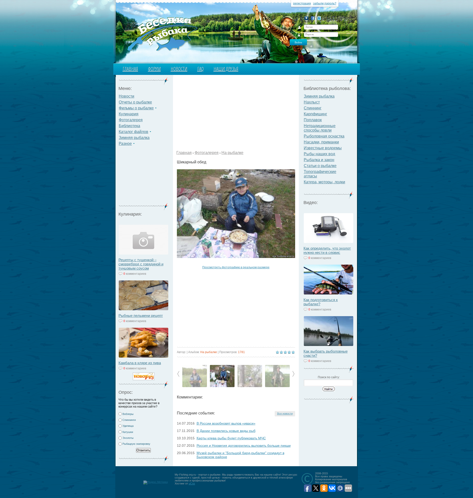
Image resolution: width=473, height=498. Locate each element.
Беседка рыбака (162, 33)
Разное (125, 143)
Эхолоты (128, 437)
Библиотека (129, 126)
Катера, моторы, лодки (324, 182)
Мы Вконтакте (306, 18)
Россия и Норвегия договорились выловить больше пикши (244, 445)
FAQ (200, 69)
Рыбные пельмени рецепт (140, 315)
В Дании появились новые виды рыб (226, 431)
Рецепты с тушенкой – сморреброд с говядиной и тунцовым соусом (140, 264)
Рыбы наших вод (319, 154)
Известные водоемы (323, 148)
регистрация (302, 3)
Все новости (285, 413)
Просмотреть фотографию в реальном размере (236, 267)
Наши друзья (226, 69)
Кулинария (128, 114)
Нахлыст (312, 102)
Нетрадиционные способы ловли (320, 128)
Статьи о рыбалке (320, 166)
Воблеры (128, 413)
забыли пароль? (324, 3)
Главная (130, 69)
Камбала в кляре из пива (139, 363)
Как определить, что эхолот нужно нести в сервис (327, 250)
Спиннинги (129, 419)
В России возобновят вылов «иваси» (226, 423)
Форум (154, 69)
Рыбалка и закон (319, 160)
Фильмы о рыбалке (136, 108)
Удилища (128, 425)
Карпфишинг (315, 114)
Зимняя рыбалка (134, 138)
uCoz (192, 483)
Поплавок (313, 120)
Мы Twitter (319, 18)
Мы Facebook (313, 18)
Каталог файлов (133, 132)
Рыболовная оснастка (324, 136)
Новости (179, 69)
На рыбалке (232, 153)
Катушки (127, 431)
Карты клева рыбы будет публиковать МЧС (231, 438)
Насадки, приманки (321, 142)
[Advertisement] (143, 177)
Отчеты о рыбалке (135, 102)
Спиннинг (312, 108)
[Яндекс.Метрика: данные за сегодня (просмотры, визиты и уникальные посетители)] (155, 482)
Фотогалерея (131, 120)
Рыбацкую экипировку (136, 443)
